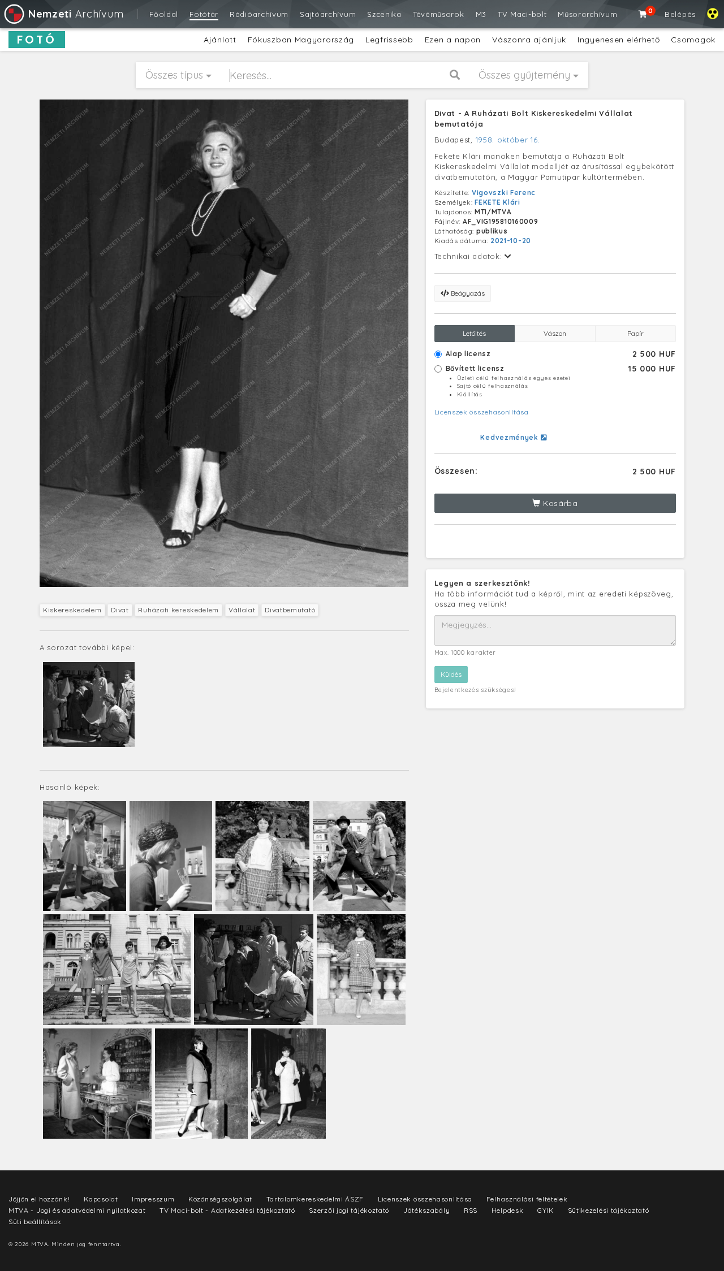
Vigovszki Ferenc (504, 192)
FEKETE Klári (497, 202)
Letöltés (474, 333)
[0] (643, 14)
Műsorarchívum (587, 14)
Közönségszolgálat (220, 1199)
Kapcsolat (101, 1199)
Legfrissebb (389, 39)
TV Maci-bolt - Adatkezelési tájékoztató (227, 1210)
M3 (481, 14)
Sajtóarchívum (328, 14)
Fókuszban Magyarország (301, 39)
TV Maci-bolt (522, 14)
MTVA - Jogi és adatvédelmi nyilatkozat (77, 1210)
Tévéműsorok (438, 14)
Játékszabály (426, 1210)
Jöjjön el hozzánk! (39, 1199)
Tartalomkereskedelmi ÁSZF (315, 1199)
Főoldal (163, 14)
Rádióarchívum (259, 14)
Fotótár (203, 14)
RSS (470, 1210)
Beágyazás (467, 293)
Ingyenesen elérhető (619, 39)
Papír (635, 333)
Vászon (555, 333)
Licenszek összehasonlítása (481, 412)
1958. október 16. (508, 139)
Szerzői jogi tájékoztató (349, 1210)
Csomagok (693, 39)
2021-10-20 (510, 240)
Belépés (680, 14)
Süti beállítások (35, 1221)
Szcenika (384, 14)
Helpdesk (508, 1210)
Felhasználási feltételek (527, 1199)
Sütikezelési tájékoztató (608, 1210)
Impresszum (153, 1199)
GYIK (545, 1210)
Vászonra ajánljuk (529, 39)
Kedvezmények (510, 437)
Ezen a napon (453, 39)
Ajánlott (220, 39)
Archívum (75, 13)
